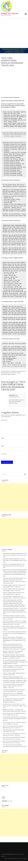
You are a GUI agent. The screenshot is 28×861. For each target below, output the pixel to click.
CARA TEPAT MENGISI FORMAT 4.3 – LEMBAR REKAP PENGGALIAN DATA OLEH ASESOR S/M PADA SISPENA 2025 (14, 622)
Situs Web (3, 454)
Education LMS (21, 854)
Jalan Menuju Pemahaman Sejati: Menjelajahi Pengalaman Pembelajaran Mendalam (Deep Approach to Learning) (14, 656)
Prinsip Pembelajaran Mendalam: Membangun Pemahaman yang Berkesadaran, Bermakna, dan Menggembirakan (15, 661)
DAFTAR (25, 858)
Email (2, 446)
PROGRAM (10, 858)
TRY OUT (21, 858)
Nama (2, 438)
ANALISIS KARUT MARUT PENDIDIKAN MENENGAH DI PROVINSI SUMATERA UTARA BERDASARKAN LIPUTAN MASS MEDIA (14, 638)
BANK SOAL (15, 858)
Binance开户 (12, 395)
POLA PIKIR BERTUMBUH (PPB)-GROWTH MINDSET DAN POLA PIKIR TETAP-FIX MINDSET (14, 686)
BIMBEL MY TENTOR (9, 13)
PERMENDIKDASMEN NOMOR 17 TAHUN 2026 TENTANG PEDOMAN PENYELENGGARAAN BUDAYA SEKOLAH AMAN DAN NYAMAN (15, 610)
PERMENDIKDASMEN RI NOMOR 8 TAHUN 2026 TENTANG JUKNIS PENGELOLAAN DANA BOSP (14, 617)
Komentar (4, 420)
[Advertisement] (14, 33)
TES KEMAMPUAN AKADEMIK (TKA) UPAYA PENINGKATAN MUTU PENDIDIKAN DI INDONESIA (13, 700)
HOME (6, 858)
